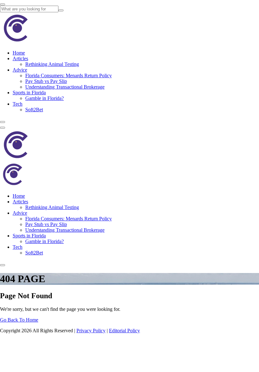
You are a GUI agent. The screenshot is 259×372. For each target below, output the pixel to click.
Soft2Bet (34, 109)
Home (19, 52)
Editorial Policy (124, 330)
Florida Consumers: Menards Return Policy (68, 75)
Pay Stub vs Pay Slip (46, 81)
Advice (20, 70)
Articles (20, 58)
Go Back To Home (19, 320)
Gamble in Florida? (44, 98)
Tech (17, 104)
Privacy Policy (90, 330)
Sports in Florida (29, 92)
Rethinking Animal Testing (52, 64)
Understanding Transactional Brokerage (65, 87)
